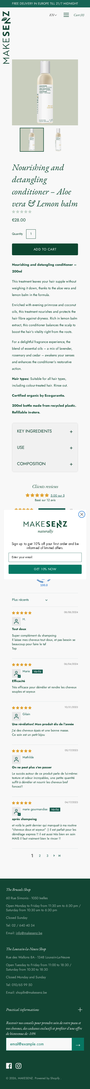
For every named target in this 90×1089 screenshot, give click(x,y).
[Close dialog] (81, 514)
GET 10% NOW (45, 569)
